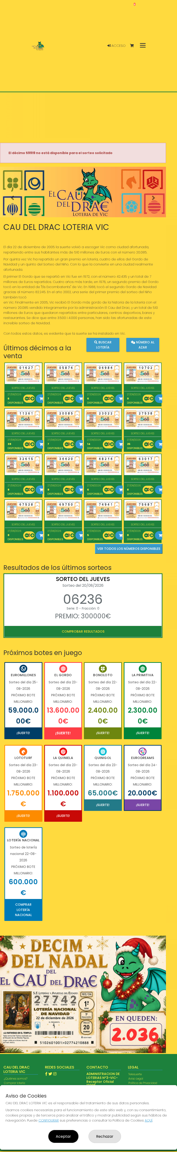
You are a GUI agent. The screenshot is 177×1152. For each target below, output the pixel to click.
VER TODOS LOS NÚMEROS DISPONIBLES (128, 548)
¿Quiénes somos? (15, 1079)
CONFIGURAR (48, 1120)
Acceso (118, 45)
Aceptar (63, 1136)
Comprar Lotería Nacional (23, 909)
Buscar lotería (104, 344)
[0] (134, 45)
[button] (12, 197)
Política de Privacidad (142, 1083)
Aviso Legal (135, 1079)
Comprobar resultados (83, 631)
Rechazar (104, 1136)
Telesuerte (135, 1074)
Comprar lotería (14, 1083)
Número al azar (144, 344)
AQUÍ (148, 1120)
